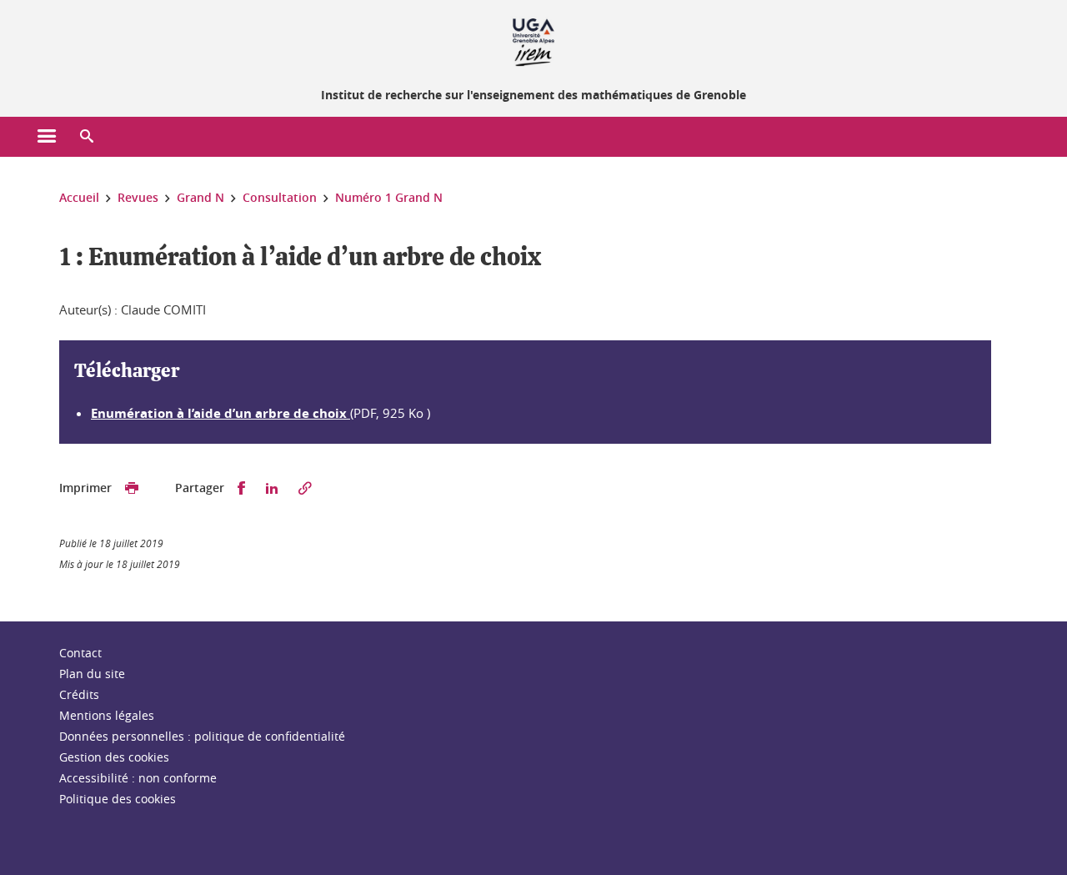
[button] (87, 137)
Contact (80, 653)
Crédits (79, 694)
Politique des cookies (117, 799)
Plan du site (92, 673)
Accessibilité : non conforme (138, 778)
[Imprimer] (132, 488)
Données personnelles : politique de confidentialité (202, 736)
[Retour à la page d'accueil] (533, 40)
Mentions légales (106, 715)
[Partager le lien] (305, 488)
